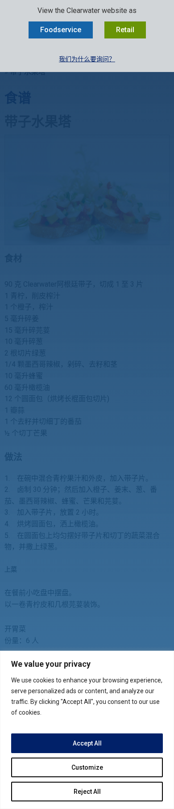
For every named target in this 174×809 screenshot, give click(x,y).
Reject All (87, 791)
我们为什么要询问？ (87, 59)
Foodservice (60, 29)
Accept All (87, 743)
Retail (125, 29)
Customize (87, 767)
